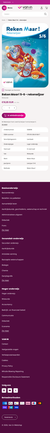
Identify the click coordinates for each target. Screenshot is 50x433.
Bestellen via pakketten (11, 198)
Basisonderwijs (8, 192)
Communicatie (8, 315)
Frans (4, 225)
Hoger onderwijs (8, 293)
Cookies (5, 360)
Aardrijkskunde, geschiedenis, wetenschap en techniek (24, 209)
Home (3, 20)
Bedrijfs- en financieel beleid (13, 310)
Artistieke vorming (9, 254)
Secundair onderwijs (10, 243)
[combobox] (25, 14)
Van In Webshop (15, 425)
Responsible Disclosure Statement (16, 377)
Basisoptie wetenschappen (13, 259)
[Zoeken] (45, 14)
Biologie (5, 265)
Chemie (5, 270)
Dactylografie (7, 276)
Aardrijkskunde (8, 248)
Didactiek (5, 220)
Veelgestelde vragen (10, 349)
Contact (5, 344)
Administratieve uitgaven (12, 214)
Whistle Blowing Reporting (13, 371)
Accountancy (7, 304)
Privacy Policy (7, 366)
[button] (4, 7)
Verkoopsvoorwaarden (11, 355)
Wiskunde (6, 299)
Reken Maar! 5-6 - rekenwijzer (17, 20)
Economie (6, 326)
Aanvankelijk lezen (9, 203)
